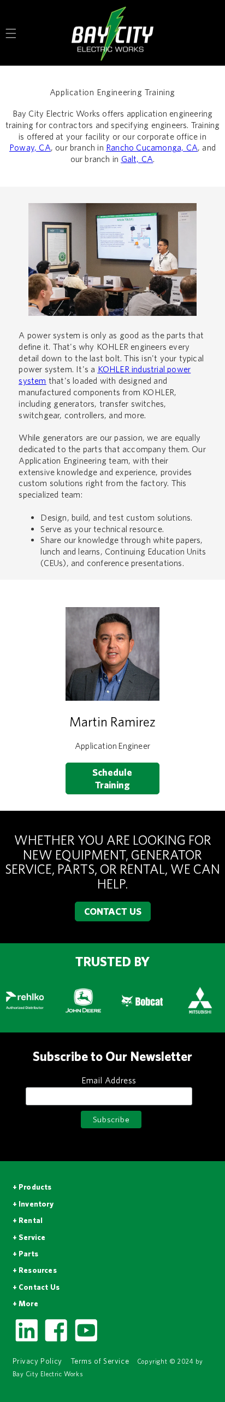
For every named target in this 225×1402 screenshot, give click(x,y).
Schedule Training (112, 778)
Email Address (109, 1080)
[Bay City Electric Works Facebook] (55, 1341)
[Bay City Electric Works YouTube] (85, 1341)
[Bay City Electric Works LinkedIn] (26, 1341)
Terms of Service (99, 1361)
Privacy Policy (37, 1361)
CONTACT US (112, 911)
